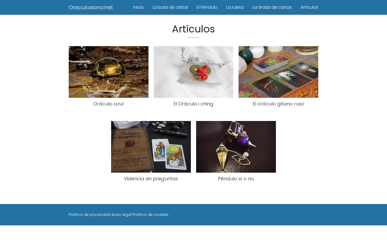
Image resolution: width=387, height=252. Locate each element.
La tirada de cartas (272, 7)
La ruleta (235, 7)
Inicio (138, 7)
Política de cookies (150, 214)
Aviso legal (121, 214)
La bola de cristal (170, 7)
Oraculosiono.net (91, 7)
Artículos (309, 7)
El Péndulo (207, 7)
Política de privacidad (89, 214)
